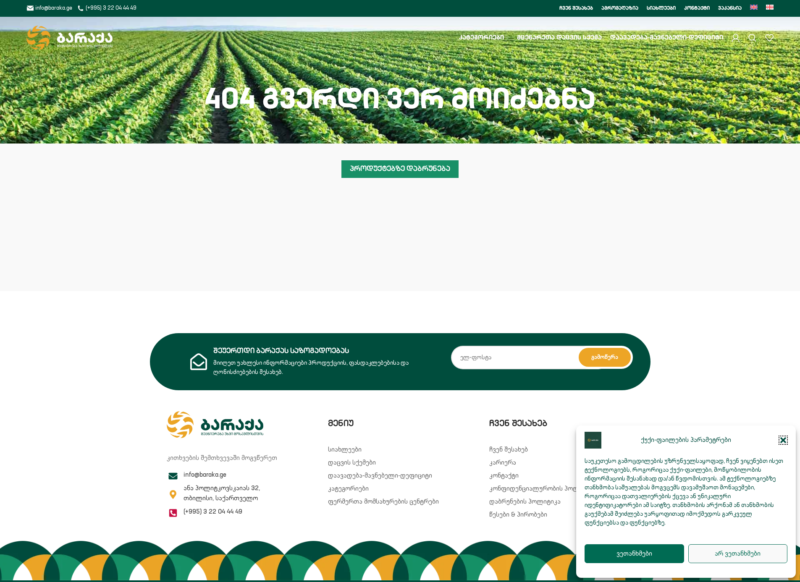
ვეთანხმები (634, 554)
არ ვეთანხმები (738, 554)
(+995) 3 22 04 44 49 (110, 8)
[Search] (752, 37)
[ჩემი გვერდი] (735, 37)
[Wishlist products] (769, 37)
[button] (783, 440)
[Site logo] (69, 37)
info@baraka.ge (53, 8)
